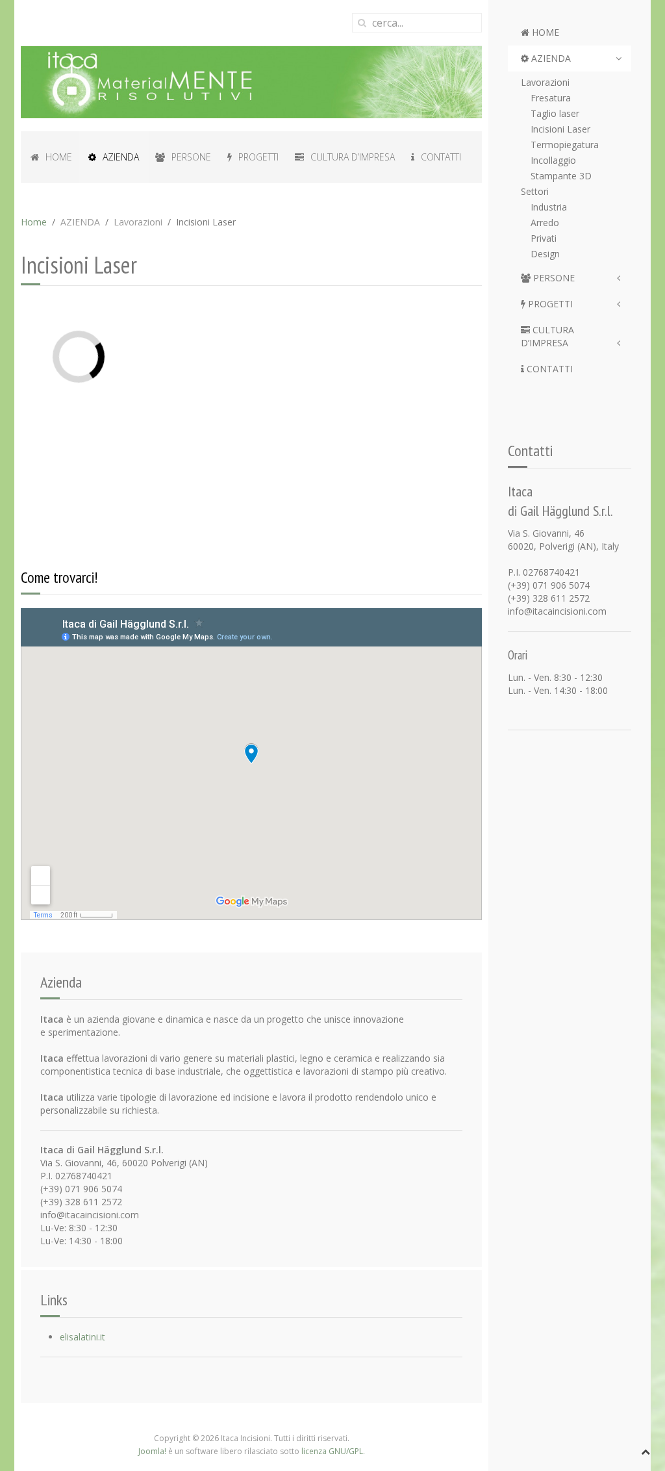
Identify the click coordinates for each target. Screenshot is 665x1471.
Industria (549, 207)
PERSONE (553, 278)
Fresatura (551, 98)
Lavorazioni (545, 82)
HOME (544, 32)
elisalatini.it (82, 1337)
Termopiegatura (565, 144)
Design (545, 254)
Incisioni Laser (560, 129)
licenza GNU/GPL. (333, 1451)
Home (34, 222)
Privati (544, 238)
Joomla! (152, 1451)
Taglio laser (555, 113)
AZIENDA (550, 58)
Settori (535, 191)
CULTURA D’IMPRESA (547, 336)
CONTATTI (548, 369)
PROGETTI (549, 304)
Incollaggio (553, 160)
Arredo (545, 222)
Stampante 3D (561, 176)
